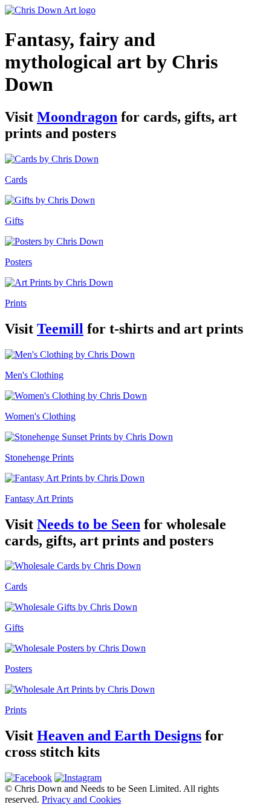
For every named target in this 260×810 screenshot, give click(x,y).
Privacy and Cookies (81, 799)
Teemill (60, 329)
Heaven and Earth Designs (119, 735)
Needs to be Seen (88, 524)
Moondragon (77, 117)
